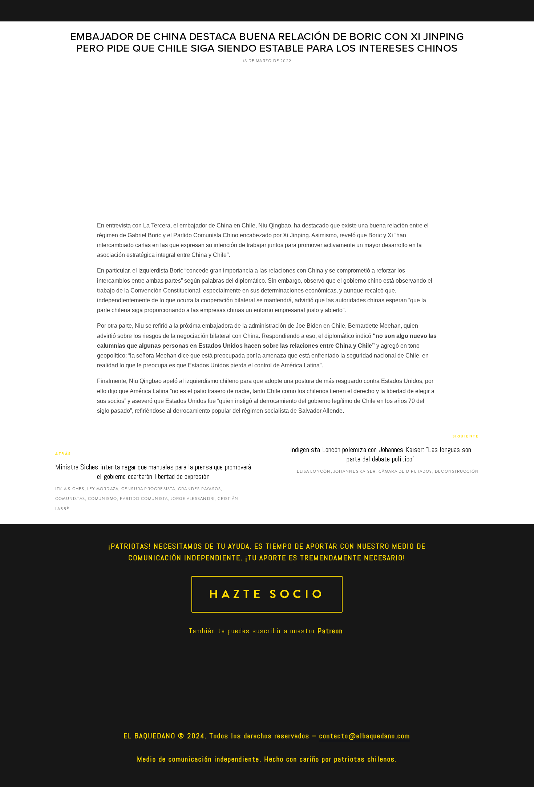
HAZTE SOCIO (267, 594)
